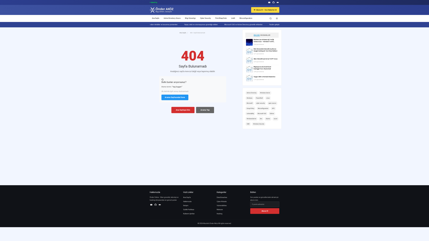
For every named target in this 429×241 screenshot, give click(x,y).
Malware (220, 209)
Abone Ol (265, 211)
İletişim (185, 205)
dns (261, 118)
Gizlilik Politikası (188, 209)
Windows (249, 98)
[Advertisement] (190, 43)
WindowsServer (251, 118)
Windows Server (265, 93)
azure (275, 118)
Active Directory (252, 93)
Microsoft (250, 103)
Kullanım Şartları (189, 214)
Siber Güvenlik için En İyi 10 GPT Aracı (266, 59)
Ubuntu (268, 118)
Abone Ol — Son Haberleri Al (265, 10)
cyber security (260, 103)
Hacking (219, 214)
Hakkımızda (187, 201)
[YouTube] (269, 2)
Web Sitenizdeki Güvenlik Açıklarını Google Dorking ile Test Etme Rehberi (265, 50)
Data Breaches (222, 197)
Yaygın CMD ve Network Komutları (264, 77)
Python (272, 113)
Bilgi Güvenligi (190, 18)
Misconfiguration (246, 18)
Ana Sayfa (155, 18)
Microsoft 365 (262, 113)
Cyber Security (205, 18)
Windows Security (258, 124)
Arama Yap (205, 110)
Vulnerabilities (222, 205)
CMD (248, 124)
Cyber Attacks (222, 201)
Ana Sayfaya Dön (183, 110)
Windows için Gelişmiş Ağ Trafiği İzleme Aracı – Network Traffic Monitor (264, 41)
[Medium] (277, 2)
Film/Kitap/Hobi (221, 18)
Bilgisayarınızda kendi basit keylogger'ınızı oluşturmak (262, 68)
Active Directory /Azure (172, 18)
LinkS (233, 18)
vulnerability (250, 113)
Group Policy (250, 108)
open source (272, 103)
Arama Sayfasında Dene (175, 97)
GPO (273, 108)
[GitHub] (273, 2)
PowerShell (259, 98)
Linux (268, 98)
